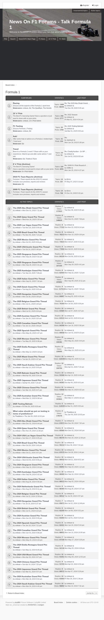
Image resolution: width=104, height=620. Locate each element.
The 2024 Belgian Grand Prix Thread (29, 494)
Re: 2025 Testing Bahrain (74, 126)
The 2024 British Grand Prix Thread (29, 508)
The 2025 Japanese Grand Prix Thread (30, 380)
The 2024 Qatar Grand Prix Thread (28, 428)
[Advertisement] (52, 61)
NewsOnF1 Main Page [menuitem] (27, 39)
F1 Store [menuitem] (62, 39)
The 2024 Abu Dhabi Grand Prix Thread (31, 421)
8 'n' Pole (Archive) (21, 164)
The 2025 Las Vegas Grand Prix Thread (31, 225)
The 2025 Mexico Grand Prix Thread (29, 240)
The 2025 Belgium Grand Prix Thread (30, 301)
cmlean (25, 108)
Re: (66, 138)
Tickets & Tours (31, 159)
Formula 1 (13, 92)
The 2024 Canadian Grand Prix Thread (30, 530)
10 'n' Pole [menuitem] (52, 39)
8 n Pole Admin (27, 171)
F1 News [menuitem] (42, 39)
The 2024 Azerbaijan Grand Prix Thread (31, 472)
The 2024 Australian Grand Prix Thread (31, 576)
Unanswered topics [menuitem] (80, 11)
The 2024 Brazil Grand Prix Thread (28, 443)
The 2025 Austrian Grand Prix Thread (30, 316)
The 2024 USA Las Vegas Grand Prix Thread (33, 435)
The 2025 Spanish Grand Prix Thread (30, 330)
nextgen (41, 605)
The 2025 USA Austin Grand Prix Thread (31, 247)
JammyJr (70, 140)
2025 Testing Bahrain (22, 404)
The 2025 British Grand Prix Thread (29, 309)
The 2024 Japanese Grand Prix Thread (30, 569)
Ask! (15, 136)
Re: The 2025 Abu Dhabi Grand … (77, 103)
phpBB (17, 602)
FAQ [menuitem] (5, 39)
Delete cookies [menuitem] (71, 602)
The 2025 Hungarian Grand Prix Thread (31, 294)
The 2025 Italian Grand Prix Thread (29, 279)
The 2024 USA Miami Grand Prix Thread (31, 555)
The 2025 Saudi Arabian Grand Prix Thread (32, 365)
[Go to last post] (73, 207)
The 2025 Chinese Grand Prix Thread (30, 387)
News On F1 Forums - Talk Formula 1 (50, 24)
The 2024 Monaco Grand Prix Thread (30, 537)
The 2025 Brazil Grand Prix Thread (28, 232)
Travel (16, 149)
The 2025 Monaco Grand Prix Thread (30, 339)
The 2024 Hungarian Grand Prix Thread (31, 501)
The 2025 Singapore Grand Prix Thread (31, 254)
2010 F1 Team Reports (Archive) (27, 177)
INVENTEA (32, 605)
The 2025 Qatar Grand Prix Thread (28, 217)
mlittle (69, 168)
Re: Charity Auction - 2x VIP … (76, 152)
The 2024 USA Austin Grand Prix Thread (31, 457)
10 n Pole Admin (35, 121)
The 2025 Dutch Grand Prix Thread (29, 287)
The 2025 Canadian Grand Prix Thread (30, 323)
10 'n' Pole (17, 113)
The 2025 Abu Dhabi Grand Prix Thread (31, 208)
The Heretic (47, 108)
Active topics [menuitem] (95, 11)
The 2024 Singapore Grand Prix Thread (31, 465)
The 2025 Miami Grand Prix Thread (29, 357)
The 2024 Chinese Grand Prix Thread (30, 562)
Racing (16, 103)
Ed (30, 108)
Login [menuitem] (96, 5)
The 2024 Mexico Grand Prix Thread (29, 450)
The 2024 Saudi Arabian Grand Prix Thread (32, 584)
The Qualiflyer (37, 108)
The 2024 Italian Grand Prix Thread (29, 479)
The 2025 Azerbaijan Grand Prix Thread (31, 270)
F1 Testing (18, 126)
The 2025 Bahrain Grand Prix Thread (29, 373)
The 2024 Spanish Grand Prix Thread (30, 523)
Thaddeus (19, 416)
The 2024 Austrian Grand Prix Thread (30, 516)
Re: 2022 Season (71, 115)
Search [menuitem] (13, 39)
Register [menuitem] (86, 5)
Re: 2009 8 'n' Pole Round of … (76, 165)
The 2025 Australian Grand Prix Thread (31, 396)
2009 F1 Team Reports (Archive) (27, 189)
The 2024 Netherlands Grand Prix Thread (32, 486)
